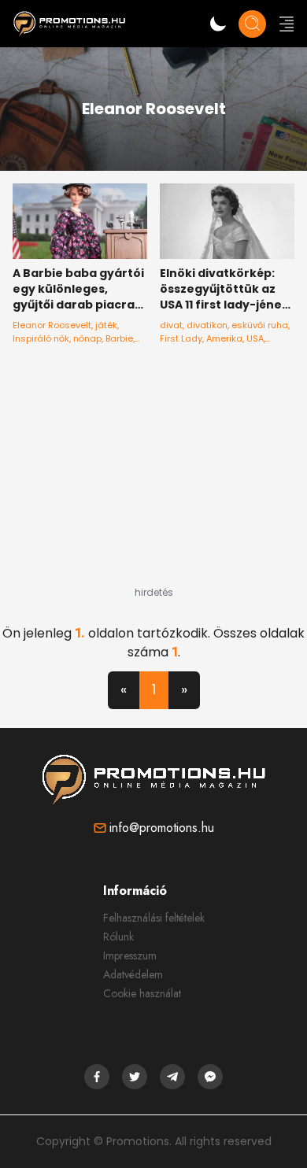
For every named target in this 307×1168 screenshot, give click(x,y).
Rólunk (118, 936)
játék (106, 325)
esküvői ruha (259, 325)
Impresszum (130, 955)
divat (171, 325)
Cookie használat (142, 993)
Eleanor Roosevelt (52, 325)
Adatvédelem (133, 974)
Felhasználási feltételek (154, 918)
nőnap (87, 338)
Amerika (224, 338)
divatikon (207, 325)
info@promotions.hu (161, 828)
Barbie (119, 338)
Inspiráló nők (41, 338)
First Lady (181, 338)
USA (255, 338)
